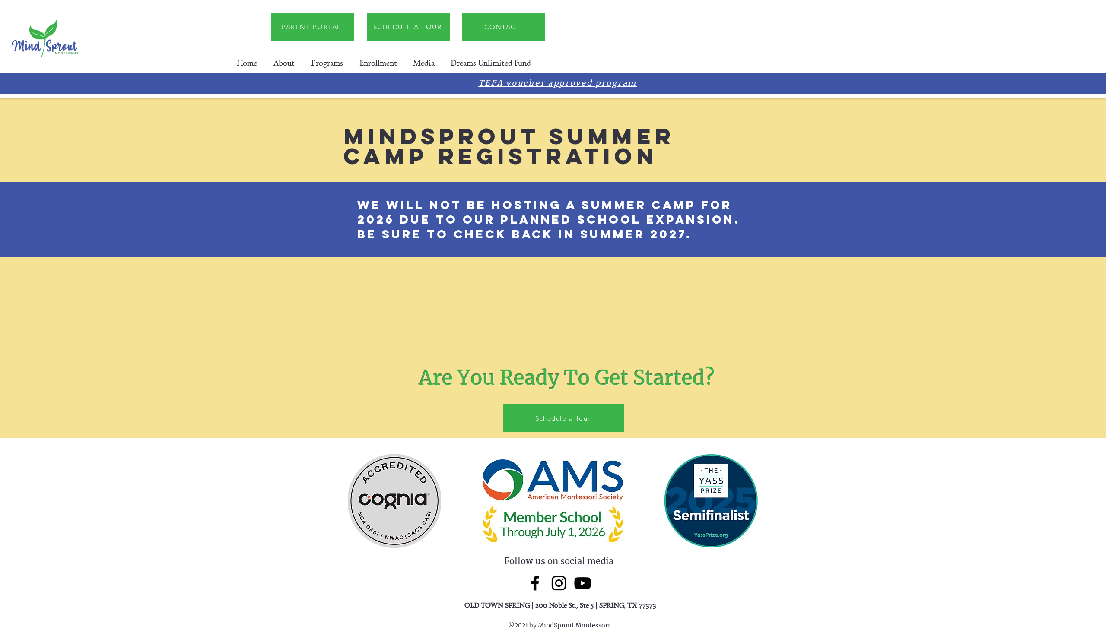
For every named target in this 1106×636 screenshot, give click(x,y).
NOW (405, 85)
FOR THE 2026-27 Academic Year (631, 85)
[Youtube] (582, 583)
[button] (284, 63)
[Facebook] (535, 583)
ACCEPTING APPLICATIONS (483, 85)
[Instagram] (559, 583)
